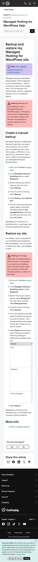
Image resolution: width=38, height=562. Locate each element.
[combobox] (16, 31)
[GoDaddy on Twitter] (19, 525)
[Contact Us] (25, 3)
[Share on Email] (8, 462)
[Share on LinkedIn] (18, 462)
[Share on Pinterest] (29, 462)
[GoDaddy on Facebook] (3, 525)
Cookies (28, 532)
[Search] (32, 31)
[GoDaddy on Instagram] (8, 525)
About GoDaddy (8, 474)
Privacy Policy (18, 532)
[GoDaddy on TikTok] (14, 525)
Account (5, 497)
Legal (9, 532)
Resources (5, 486)
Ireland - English (8, 519)
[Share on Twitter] (24, 462)
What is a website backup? (20, 426)
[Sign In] (30, 3)
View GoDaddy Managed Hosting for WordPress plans (17, 69)
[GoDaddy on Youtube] (24, 525)
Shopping (5, 502)
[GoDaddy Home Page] (10, 510)
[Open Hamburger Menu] (2, 3)
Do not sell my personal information (19, 536)
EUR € (31, 519)
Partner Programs (8, 491)
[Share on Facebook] (13, 462)
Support (5, 480)
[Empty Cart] (34, 3)
